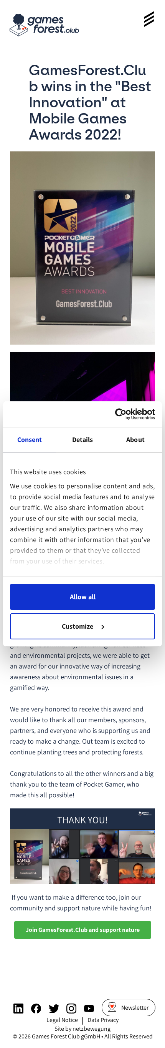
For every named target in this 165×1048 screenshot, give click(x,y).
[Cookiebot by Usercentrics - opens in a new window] (121, 414)
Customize (77, 626)
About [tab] (135, 439)
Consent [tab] (29, 439)
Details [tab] (82, 439)
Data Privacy (103, 1020)
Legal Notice (62, 1020)
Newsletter (134, 1008)
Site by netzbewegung (82, 1029)
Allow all (83, 596)
